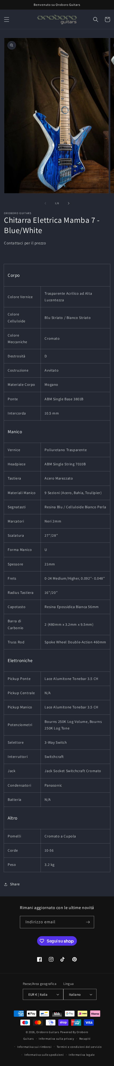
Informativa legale (82, 1055)
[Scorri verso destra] (68, 203)
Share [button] (15, 884)
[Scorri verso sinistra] (45, 203)
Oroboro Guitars (47, 1032)
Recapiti (85, 1038)
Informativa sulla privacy (56, 1038)
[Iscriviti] (88, 922)
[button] (6, 19)
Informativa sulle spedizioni (44, 1055)
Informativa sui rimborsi (34, 1047)
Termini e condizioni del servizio (79, 1047)
